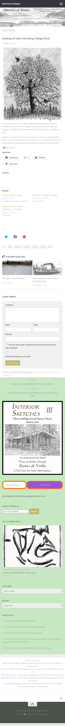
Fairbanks (35, 247)
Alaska (10, 247)
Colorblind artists (9, 570)
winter (50, 247)
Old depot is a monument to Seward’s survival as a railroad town (28, 648)
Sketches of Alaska (11, 3)
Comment (9, 305)
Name (8, 325)
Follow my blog (44, 485)
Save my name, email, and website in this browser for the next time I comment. (30, 346)
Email (36, 325)
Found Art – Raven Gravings (44, 195)
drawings (26, 247)
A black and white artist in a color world (19, 572)
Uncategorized (8, 30)
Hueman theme (44, 714)
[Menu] (61, 4)
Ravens (43, 247)
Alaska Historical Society (11, 663)
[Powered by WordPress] (25, 714)
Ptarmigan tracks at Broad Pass (13, 278)
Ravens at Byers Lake (12, 195)
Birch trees (18, 247)
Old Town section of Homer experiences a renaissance (24, 633)
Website (8, 334)
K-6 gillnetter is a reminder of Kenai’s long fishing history (25, 627)
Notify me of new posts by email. (18, 356)
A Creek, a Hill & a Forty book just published (20, 621)
